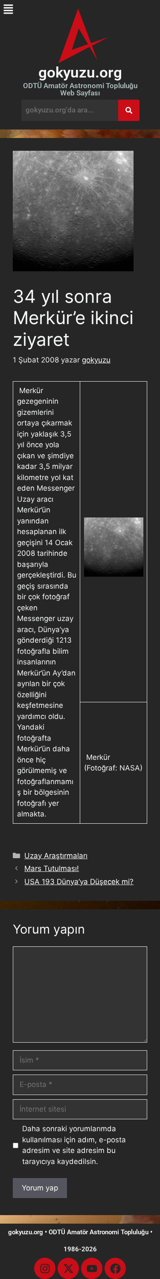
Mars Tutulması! (51, 868)
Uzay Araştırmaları (55, 855)
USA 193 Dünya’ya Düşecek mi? (79, 881)
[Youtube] (91, 1268)
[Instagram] (44, 1268)
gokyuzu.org (80, 72)
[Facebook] (115, 1268)
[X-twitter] (68, 1268)
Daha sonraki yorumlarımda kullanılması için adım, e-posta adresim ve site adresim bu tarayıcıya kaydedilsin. (74, 1145)
